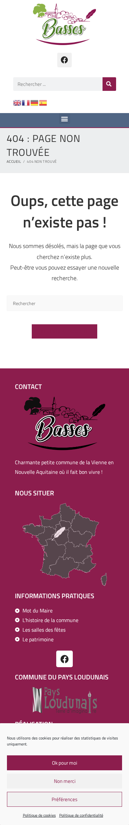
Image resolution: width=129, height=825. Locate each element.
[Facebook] (64, 60)
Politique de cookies (39, 815)
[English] (17, 102)
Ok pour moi (64, 763)
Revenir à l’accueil (64, 331)
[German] (34, 102)
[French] (26, 102)
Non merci (64, 781)
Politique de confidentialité (81, 815)
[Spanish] (43, 102)
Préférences (64, 799)
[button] (64, 118)
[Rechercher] (109, 84)
